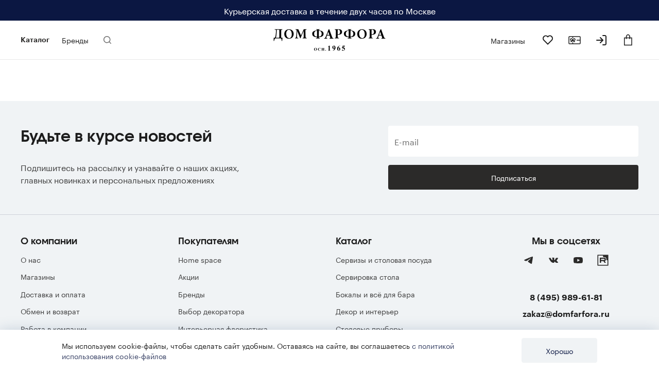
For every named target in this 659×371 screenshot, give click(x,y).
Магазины (38, 276)
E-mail (406, 141)
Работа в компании (53, 328)
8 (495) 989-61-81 (566, 297)
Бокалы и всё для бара (375, 293)
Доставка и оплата (53, 293)
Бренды (191, 293)
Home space (199, 259)
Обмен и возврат (50, 310)
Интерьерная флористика (223, 328)
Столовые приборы (369, 328)
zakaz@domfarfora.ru (566, 313)
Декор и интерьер (367, 310)
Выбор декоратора (211, 310)
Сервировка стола (368, 276)
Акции (188, 276)
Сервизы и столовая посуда (384, 259)
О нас (31, 259)
